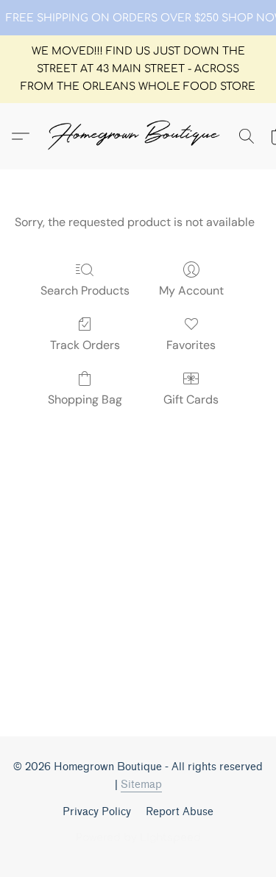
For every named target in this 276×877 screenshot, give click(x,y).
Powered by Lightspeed (138, 837)
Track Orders (85, 345)
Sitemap (141, 784)
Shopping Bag (85, 399)
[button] (138, 136)
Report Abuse (179, 812)
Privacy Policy (97, 812)
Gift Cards (191, 399)
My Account (191, 290)
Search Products (85, 290)
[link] (138, 18)
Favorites (191, 345)
